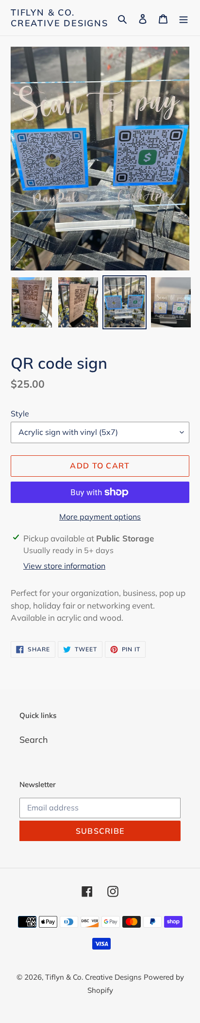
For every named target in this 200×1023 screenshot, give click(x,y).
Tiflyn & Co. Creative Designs (59, 17)
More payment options (100, 516)
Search (33, 739)
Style (20, 413)
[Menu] (183, 17)
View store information (64, 566)
